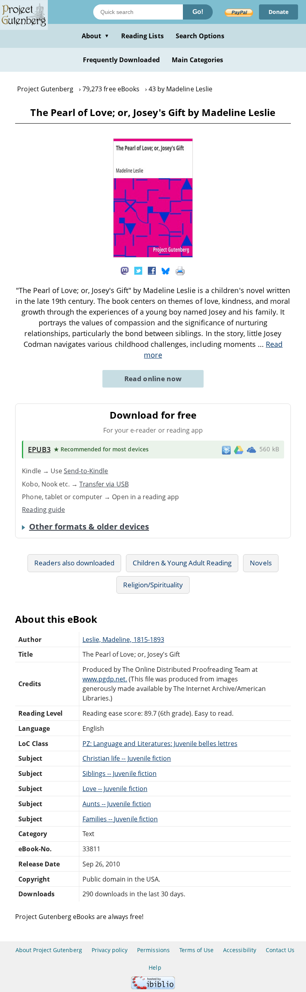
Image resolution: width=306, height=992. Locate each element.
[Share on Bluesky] (165, 270)
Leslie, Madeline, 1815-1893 (123, 639)
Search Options (200, 35)
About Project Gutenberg (49, 950)
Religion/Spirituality (153, 584)
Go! (197, 11)
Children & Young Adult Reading (182, 562)
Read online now (153, 378)
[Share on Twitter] (138, 270)
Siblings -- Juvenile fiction (119, 773)
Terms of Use (196, 950)
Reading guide (43, 509)
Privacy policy (110, 950)
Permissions (153, 950)
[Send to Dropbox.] (226, 450)
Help (155, 967)
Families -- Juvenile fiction (120, 819)
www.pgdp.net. (105, 679)
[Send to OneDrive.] (251, 450)
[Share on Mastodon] (125, 270)
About (95, 35)
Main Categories (198, 59)
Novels (260, 562)
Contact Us (280, 950)
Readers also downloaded (74, 562)
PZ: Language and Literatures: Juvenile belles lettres (159, 743)
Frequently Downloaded (121, 59)
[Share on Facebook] (152, 270)
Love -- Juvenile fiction (114, 788)
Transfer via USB (104, 484)
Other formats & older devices (89, 526)
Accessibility (239, 950)
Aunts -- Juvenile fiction (116, 803)
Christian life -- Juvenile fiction (126, 758)
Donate (278, 12)
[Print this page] (180, 270)
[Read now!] (153, 255)
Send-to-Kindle (86, 470)
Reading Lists (142, 35)
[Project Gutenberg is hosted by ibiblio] (153, 987)
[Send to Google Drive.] (238, 449)
